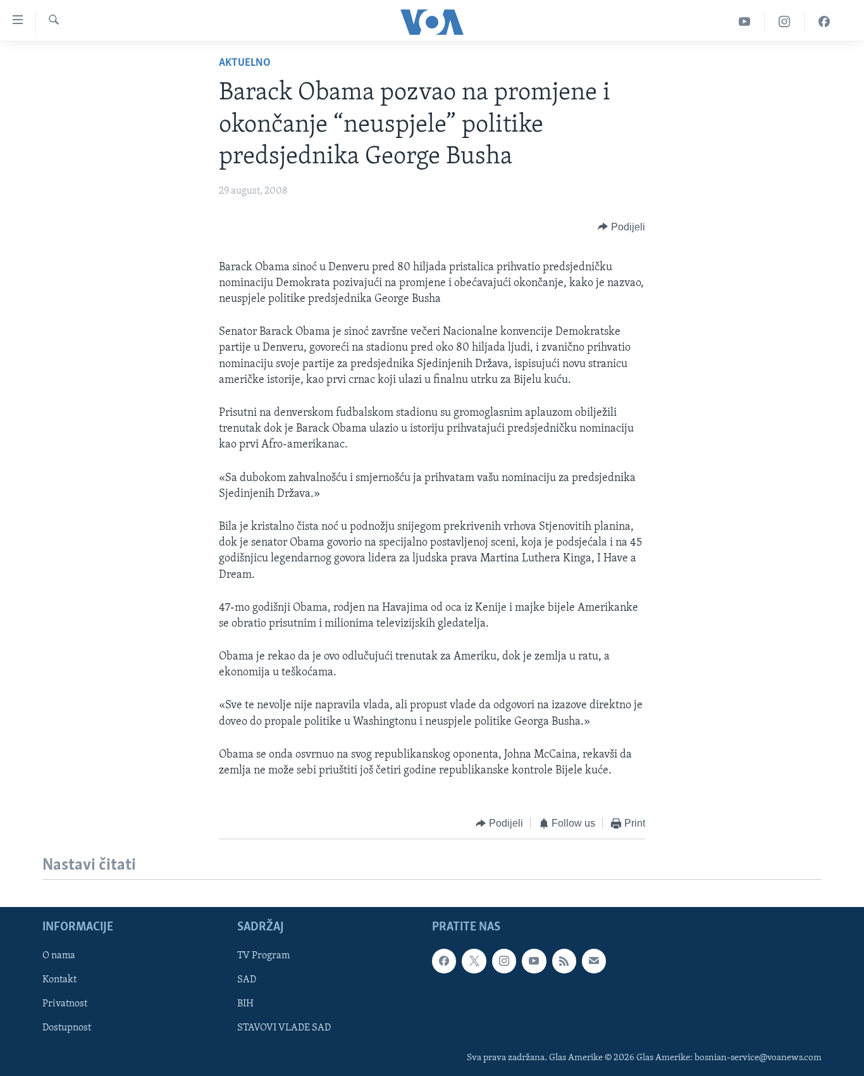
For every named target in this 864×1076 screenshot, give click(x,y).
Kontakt (59, 980)
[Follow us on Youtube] (534, 961)
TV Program (263, 956)
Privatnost (64, 1004)
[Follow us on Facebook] (444, 961)
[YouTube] (745, 22)
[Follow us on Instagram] (504, 961)
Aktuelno (245, 63)
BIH (245, 1004)
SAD (246, 980)
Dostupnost (66, 1028)
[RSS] (564, 961)
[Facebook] (824, 22)
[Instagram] (785, 22)
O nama (58, 956)
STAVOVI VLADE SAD (284, 1028)
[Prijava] (594, 961)
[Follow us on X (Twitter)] (474, 961)
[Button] (621, 227)
